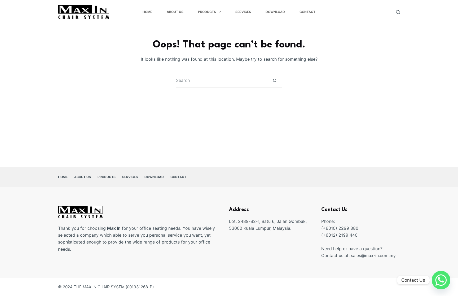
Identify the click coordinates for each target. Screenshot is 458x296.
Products (207, 12)
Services (243, 12)
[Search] (398, 12)
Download (275, 12)
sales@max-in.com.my (373, 255)
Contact (307, 12)
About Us (175, 12)
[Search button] (274, 80)
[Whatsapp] (441, 280)
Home (147, 12)
